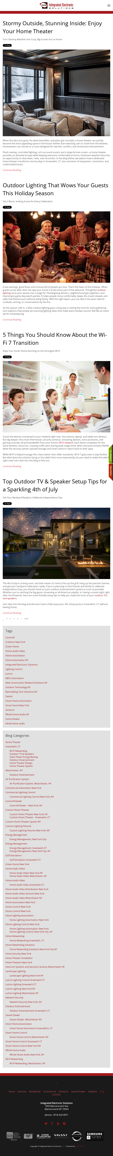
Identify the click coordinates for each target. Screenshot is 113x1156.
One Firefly (79, 1146)
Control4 (10, 637)
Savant (9, 696)
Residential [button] (35, 1091)
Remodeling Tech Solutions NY (21, 691)
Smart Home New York (17, 705)
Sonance (10, 709)
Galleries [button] (92, 1091)
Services (22, 1091)
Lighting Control (14, 669)
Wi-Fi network (66, 442)
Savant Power (78, 1091)
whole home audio (15, 723)
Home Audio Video (15, 651)
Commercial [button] (49, 1091)
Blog (102, 1091)
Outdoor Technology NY (18, 687)
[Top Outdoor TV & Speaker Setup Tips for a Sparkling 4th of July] (56, 543)
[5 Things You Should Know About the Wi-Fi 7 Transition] (56, 396)
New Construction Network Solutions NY (26, 682)
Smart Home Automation (19, 700)
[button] (108, 5)
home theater (13, 718)
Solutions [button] (63, 1091)
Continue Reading (12, 170)
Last (26, 619)
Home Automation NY (17, 660)
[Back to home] (56, 5)
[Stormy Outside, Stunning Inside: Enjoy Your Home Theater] (56, 92)
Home (12, 1091)
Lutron (9, 673)
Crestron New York (15, 642)
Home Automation (15, 655)
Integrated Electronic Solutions (22, 664)
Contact (57, 1094)
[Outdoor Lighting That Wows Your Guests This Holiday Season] (56, 246)
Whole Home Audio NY (17, 714)
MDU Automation (15, 678)
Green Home (12, 646)
